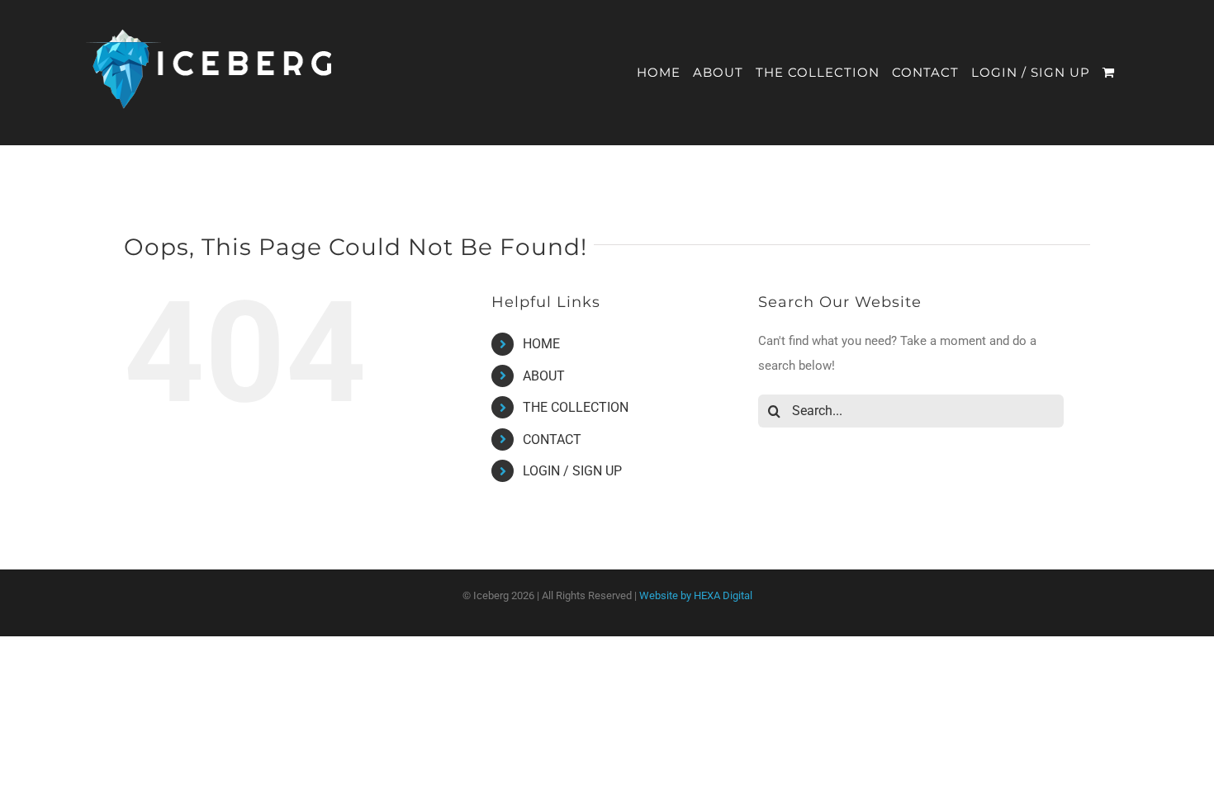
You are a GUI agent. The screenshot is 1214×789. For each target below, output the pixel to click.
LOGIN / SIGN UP (572, 471)
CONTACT (552, 439)
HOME (541, 344)
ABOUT (544, 376)
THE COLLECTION (575, 407)
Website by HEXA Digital (695, 595)
